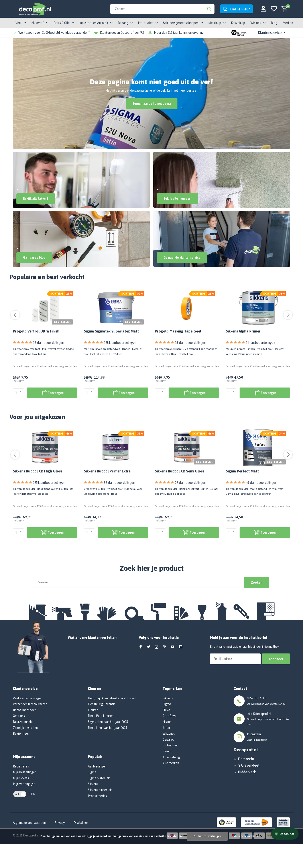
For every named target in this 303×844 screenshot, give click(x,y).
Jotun (166, 728)
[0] (283, 9)
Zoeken (256, 582)
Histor (167, 722)
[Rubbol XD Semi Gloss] (187, 447)
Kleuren (93, 710)
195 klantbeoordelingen (49, 482)
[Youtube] (172, 647)
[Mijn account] (263, 9)
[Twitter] (148, 647)
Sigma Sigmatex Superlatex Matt (111, 331)
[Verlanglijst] (274, 9)
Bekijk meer (21, 733)
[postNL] (256, 822)
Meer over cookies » (245, 836)
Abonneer (276, 659)
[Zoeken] (209, 9)
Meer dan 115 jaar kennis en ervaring (179, 32)
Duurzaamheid (23, 722)
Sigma (92, 772)
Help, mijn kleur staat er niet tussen (112, 698)
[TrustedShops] (226, 822)
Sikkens (93, 784)
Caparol (168, 739)
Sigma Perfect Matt (242, 471)
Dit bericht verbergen (207, 836)
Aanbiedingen (97, 766)
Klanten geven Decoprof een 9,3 (122, 32)
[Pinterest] (164, 647)
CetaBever (170, 716)
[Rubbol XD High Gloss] (45, 447)
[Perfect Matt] (258, 447)
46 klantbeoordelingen (261, 482)
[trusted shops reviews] (239, 32)
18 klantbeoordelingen (190, 342)
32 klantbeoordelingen (119, 482)
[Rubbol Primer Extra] (116, 447)
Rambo (167, 751)
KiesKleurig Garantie (102, 704)
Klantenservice (270, 33)
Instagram (254, 734)
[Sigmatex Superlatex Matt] (116, 308)
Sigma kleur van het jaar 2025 (108, 722)
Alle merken (171, 763)
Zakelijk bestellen (25, 728)
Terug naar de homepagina (151, 103)
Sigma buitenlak (99, 778)
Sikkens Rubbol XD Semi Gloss (180, 471)
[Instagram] (156, 647)
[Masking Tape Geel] (187, 308)
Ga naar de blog (34, 257)
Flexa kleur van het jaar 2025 (107, 728)
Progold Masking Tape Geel (178, 331)
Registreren (21, 766)
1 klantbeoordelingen (260, 342)
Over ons (19, 716)
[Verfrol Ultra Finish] (45, 308)
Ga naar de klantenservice (181, 257)
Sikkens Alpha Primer (243, 331)
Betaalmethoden (24, 710)
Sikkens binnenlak (100, 790)
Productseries (97, 796)
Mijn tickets (21, 778)
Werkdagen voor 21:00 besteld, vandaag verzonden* (54, 32)
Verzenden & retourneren (30, 704)
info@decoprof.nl (259, 714)
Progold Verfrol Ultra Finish (36, 331)
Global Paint (171, 745)
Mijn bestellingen (24, 772)
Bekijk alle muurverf (177, 198)
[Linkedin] (180, 647)
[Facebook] (140, 647)
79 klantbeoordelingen (190, 482)
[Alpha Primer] (258, 308)
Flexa (166, 710)
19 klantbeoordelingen (48, 342)
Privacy (60, 822)
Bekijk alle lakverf (35, 198)
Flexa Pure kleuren (100, 716)
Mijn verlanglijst (24, 784)
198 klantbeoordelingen (120, 342)
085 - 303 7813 (256, 698)
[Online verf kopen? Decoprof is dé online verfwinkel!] (35, 9)
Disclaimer (81, 822)
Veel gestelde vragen (27, 698)
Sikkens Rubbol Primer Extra (107, 471)
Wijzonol (169, 733)
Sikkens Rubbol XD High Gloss (38, 471)
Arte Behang (171, 757)
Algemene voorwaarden (29, 822)
